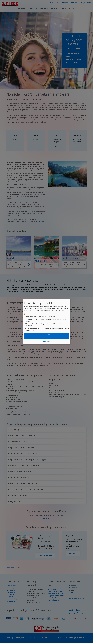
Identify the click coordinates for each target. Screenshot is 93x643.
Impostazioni (46, 341)
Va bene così (46, 334)
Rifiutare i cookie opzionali (46, 338)
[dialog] (46, 321)
